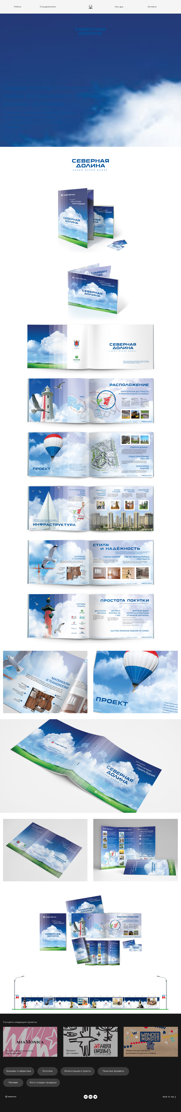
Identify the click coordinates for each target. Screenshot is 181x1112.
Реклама (13, 1083)
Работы (17, 7)
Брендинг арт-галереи (72, 1051)
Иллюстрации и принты (78, 1071)
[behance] (90, 1097)
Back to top (168, 1097)
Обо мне (119, 7)
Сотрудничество (48, 7)
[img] (30, 1042)
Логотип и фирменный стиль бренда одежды (19, 1051)
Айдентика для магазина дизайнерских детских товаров (141, 1051)
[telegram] (95, 1097)
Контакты (152, 7)
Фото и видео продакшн (43, 1083)
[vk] (86, 1097)
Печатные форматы (113, 1071)
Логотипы (47, 1071)
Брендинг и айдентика (18, 1071)
